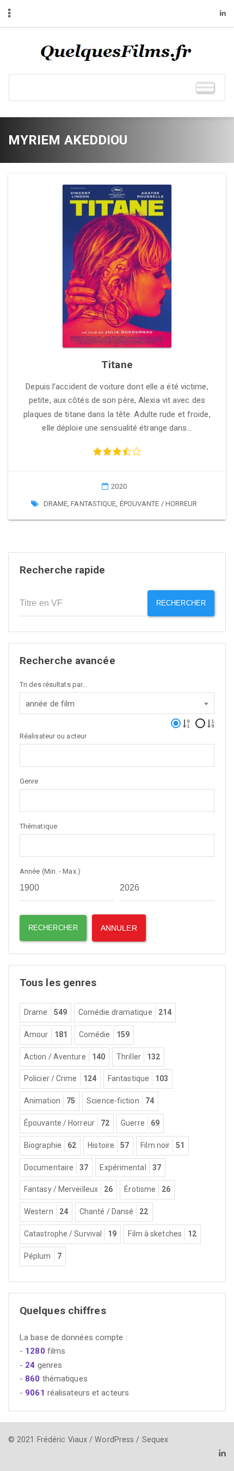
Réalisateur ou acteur (53, 736)
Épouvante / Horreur (159, 504)
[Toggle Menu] (205, 87)
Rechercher (181, 603)
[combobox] (117, 703)
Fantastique (93, 504)
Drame (56, 504)
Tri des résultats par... (53, 684)
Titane (117, 364)
